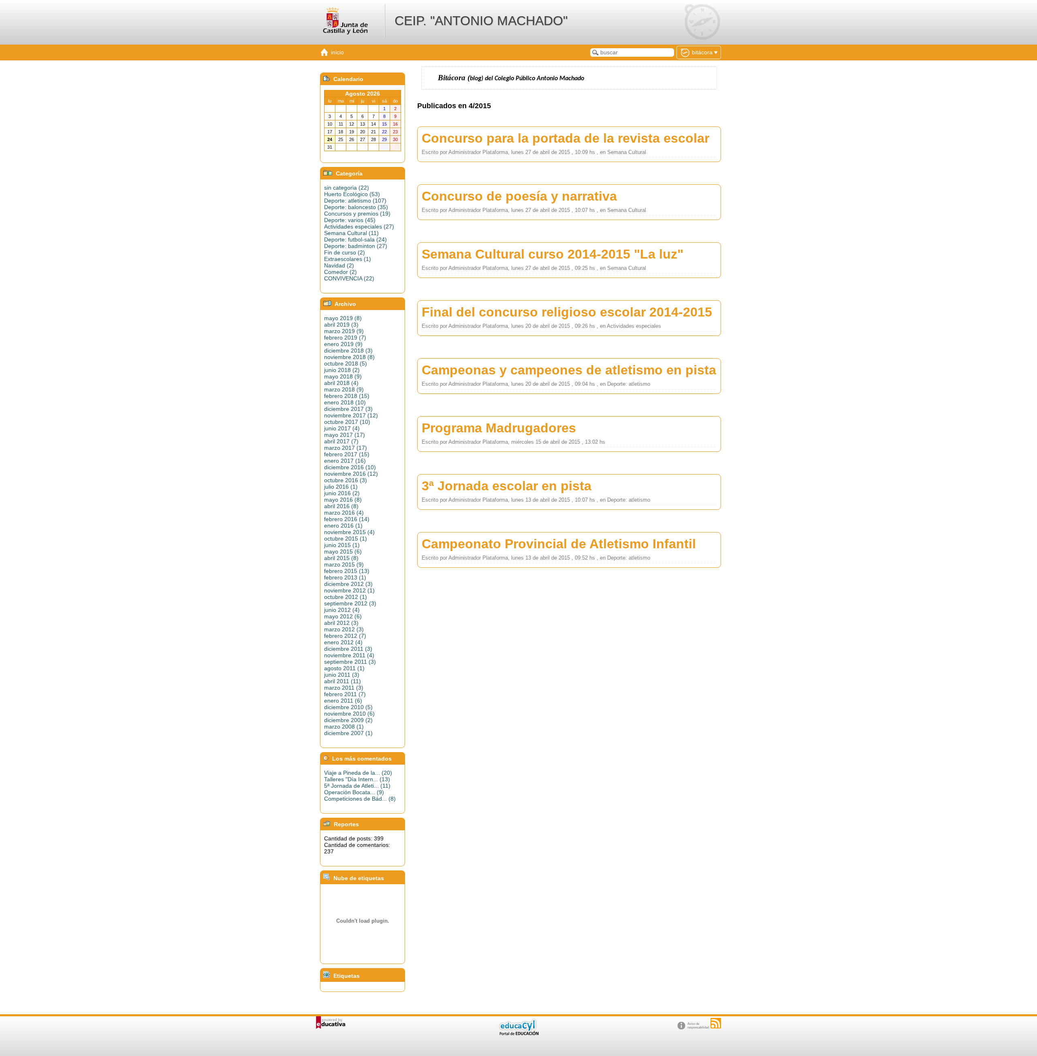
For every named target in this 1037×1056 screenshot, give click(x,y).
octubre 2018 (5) (345, 363)
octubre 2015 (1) (345, 538)
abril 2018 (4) (341, 383)
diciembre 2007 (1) (348, 733)
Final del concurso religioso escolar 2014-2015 (567, 312)
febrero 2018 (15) (346, 396)
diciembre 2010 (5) (348, 707)
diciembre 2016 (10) (350, 467)
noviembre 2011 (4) (349, 655)
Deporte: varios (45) (350, 220)
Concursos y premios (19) (357, 213)
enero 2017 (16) (345, 460)
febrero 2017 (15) (346, 454)
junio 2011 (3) (341, 674)
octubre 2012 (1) (345, 597)
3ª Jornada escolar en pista (506, 486)
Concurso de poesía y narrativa (519, 196)
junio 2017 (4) (342, 428)
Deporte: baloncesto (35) (356, 207)
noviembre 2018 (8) (349, 357)
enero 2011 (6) (343, 700)
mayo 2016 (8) (343, 499)
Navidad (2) (339, 265)
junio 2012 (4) (342, 610)
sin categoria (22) (346, 187)
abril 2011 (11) (342, 681)
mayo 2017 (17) (344, 435)
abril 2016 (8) (341, 506)
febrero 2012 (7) (345, 636)
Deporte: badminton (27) (355, 246)
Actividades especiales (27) (359, 226)
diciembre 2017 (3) (348, 409)
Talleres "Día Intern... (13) (357, 779)
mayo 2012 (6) (343, 616)
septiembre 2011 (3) (350, 661)
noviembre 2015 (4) (349, 532)
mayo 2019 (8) (343, 318)
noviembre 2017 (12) (351, 415)
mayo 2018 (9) (343, 376)
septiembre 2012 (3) (350, 603)
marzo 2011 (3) (343, 687)
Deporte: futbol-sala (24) (355, 239)
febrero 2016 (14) (346, 519)
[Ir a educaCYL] (518, 1033)
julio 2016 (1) (341, 486)
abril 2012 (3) (341, 623)
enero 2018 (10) (345, 402)
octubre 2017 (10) (347, 422)
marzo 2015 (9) (344, 564)
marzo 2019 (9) (344, 331)
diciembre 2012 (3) (348, 584)
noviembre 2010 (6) (349, 713)
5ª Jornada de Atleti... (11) (357, 785)
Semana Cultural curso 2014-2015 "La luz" (552, 254)
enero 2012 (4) (343, 642)
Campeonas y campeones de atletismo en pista (569, 370)
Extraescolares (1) (347, 259)
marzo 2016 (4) (344, 512)
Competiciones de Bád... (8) (360, 798)
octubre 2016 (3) (345, 480)
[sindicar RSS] (716, 1023)
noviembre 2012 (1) (349, 590)
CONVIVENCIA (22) (349, 278)
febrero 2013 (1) (345, 577)
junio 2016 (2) (342, 493)
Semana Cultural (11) (351, 233)
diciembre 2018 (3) (348, 350)
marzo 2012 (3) (344, 629)
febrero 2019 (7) (345, 337)
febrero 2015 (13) (346, 571)
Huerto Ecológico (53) (352, 194)
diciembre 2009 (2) (348, 720)
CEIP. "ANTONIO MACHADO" (481, 20)
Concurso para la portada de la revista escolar (565, 138)
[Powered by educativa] (331, 1022)
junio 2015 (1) (342, 545)
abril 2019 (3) (341, 324)
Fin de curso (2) (344, 252)
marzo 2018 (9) (344, 389)
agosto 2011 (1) (344, 668)
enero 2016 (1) (343, 525)
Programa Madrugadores (499, 428)
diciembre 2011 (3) (348, 649)
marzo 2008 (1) (344, 726)
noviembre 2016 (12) (351, 473)
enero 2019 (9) (343, 344)
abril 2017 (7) (341, 441)
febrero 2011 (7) (345, 694)
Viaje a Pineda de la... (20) (358, 773)
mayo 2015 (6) (343, 551)
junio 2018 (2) (342, 370)
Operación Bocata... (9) (354, 792)
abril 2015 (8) (341, 558)
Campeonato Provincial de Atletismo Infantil (559, 544)
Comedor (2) (340, 272)
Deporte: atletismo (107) (355, 200)
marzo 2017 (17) (345, 448)
